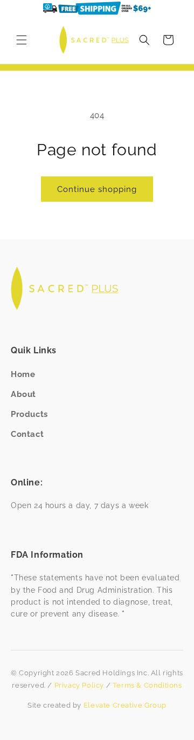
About (23, 394)
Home (23, 374)
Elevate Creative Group (125, 705)
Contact (27, 434)
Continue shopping (97, 189)
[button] (21, 40)
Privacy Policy (79, 685)
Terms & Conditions (147, 685)
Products (29, 414)
